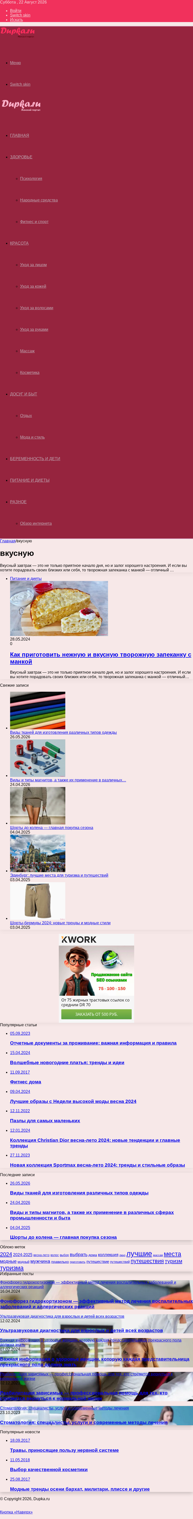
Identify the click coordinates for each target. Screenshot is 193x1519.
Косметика (29, 372)
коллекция (108, 1254)
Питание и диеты (30, 480)
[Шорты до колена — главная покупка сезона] (37, 823)
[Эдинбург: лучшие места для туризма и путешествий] (37, 871)
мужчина (40, 1261)
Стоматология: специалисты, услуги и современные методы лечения (84, 1422)
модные (8, 1261)
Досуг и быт (23, 394)
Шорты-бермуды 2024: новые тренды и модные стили (60, 923)
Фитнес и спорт (34, 222)
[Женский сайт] (17, 37)
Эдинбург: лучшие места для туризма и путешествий (59, 875)
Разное (18, 502)
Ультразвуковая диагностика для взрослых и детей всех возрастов (81, 1330)
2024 (6, 1254)
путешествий (120, 1262)
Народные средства (39, 200)
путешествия (147, 1261)
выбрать (78, 1254)
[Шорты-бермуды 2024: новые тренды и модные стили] (37, 918)
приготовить (77, 1261)
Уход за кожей (33, 286)
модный (23, 1262)
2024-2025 (22, 1255)
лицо (122, 1255)
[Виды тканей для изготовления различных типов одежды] (37, 728)
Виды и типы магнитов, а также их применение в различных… (68, 780)
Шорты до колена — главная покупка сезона (51, 828)
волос (55, 1255)
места (172, 1254)
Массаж (27, 351)
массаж (158, 1255)
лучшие (139, 1253)
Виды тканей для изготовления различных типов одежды (63, 732)
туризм (173, 1261)
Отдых (26, 416)
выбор (64, 1255)
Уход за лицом (33, 265)
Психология (31, 178)
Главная (8, 541)
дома (92, 1255)
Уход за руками (34, 329)
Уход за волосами (36, 308)
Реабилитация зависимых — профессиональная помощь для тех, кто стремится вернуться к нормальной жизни (84, 1395)
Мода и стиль (32, 437)
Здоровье (21, 157)
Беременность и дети (35, 459)
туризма (12, 1267)
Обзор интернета (36, 523)
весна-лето (41, 1255)
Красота (19, 243)
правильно (60, 1262)
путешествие (97, 1262)
